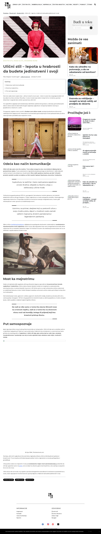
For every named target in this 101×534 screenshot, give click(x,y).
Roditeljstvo (29, 479)
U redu (90, 531)
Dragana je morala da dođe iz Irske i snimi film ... (89, 121)
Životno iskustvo (58, 4)
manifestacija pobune (17, 224)
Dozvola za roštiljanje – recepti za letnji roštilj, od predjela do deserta (82, 101)
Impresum (19, 511)
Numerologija (37, 4)
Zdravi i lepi (17, 4)
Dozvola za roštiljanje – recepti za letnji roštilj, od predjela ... (89, 200)
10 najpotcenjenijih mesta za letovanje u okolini (89, 152)
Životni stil (26, 4)
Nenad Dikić (90, 128)
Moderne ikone (30, 61)
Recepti (76, 4)
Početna (5, 13)
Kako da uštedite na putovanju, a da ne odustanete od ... (90, 183)
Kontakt (18, 513)
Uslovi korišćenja (21, 515)
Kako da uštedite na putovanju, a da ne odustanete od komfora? (82, 69)
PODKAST (83, 4)
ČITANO (89, 4)
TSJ (72, 74)
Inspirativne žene (8, 479)
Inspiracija (47, 4)
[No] (99, 531)
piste (20, 466)
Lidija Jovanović (25, 77)
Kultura (69, 4)
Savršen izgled (20, 479)
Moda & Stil (20, 13)
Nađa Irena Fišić (92, 159)
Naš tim (18, 518)
